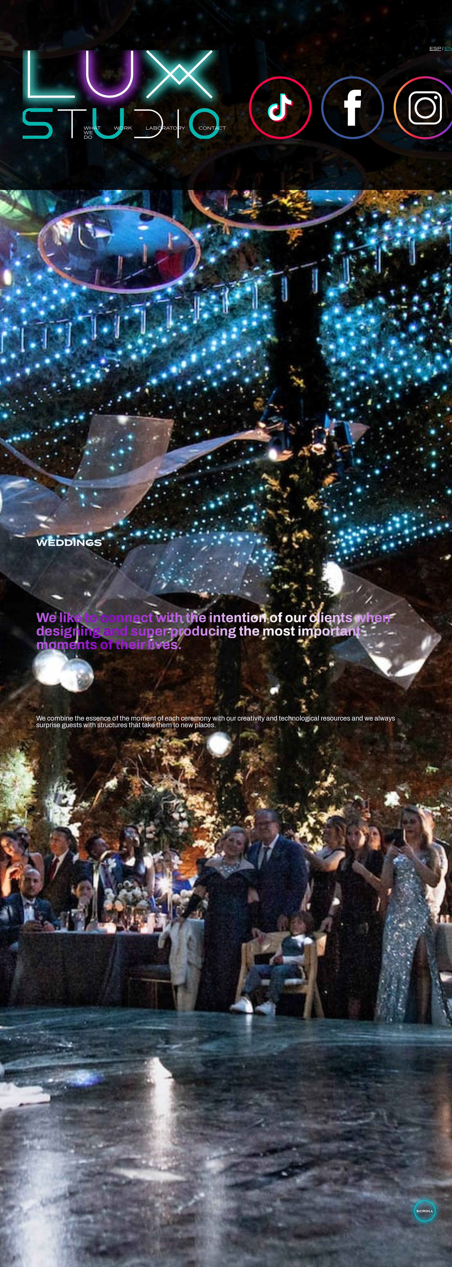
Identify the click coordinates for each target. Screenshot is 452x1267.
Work (123, 128)
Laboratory (165, 128)
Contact (212, 128)
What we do (92, 132)
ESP (435, 48)
